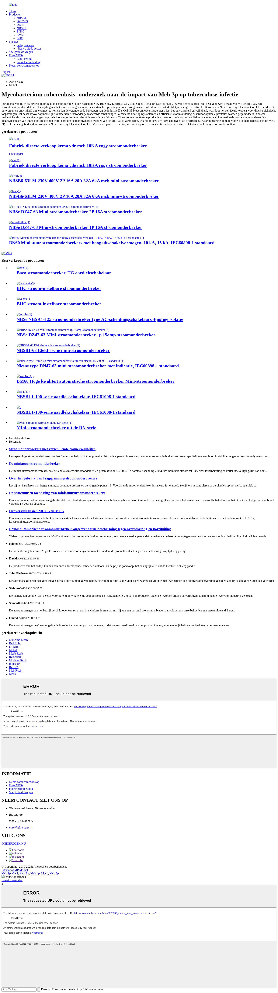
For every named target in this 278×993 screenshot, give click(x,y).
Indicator (14, 663)
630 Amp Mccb (18, 640)
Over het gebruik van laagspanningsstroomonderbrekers (53, 478)
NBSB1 (21, 17)
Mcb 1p (6, 873)
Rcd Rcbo (15, 643)
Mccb (12, 674)
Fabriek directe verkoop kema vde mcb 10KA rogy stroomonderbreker (78, 145)
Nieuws (13, 41)
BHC (20, 38)
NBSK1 (21, 28)
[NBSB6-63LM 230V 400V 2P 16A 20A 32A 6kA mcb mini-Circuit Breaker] (16, 175)
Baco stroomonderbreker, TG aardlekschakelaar (64, 272)
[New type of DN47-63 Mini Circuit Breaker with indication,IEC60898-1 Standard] (70, 360)
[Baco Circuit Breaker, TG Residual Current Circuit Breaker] (22, 267)
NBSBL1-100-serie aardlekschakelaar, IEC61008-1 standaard (76, 396)
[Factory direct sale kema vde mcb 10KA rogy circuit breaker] (14, 138)
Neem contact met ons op (24, 65)
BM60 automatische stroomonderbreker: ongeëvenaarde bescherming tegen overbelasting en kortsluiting (90, 529)
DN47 (20, 24)
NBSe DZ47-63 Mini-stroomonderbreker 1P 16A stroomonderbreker (75, 227)
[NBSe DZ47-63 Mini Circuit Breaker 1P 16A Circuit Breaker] (19, 222)
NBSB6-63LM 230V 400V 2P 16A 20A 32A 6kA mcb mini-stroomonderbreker (84, 180)
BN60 (20, 31)
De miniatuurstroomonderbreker (34, 463)
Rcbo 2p (14, 667)
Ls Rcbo (14, 646)
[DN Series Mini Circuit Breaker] (44, 422)
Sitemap (6, 870)
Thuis (12, 11)
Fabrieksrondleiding (28, 62)
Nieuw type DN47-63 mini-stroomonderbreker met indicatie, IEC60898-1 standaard (98, 365)
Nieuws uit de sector (29, 48)
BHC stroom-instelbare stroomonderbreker (59, 288)
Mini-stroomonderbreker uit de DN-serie (56, 427)
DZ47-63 (22, 21)
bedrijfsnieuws (25, 45)
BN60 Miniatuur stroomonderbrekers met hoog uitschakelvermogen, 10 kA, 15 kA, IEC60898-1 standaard (111, 242)
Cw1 (15, 873)
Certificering (24, 58)
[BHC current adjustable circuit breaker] (26, 283)
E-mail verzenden (12, 880)
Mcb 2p (54, 873)
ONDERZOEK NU (14, 843)
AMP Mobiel (20, 870)
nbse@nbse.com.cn (20, 827)
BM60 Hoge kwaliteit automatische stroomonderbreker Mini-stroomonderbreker (96, 381)
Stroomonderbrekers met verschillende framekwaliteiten (52, 449)
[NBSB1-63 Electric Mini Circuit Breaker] (48, 345)
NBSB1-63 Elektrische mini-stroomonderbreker (63, 350)
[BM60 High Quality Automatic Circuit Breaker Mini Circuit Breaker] (25, 376)
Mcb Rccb (15, 670)
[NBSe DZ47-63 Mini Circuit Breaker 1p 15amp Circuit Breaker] (63, 329)
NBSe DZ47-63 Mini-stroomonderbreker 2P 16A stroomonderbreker (75, 211)
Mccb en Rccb (17, 660)
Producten (15, 14)
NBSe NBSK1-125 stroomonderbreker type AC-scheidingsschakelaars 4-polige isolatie (100, 319)
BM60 (20, 34)
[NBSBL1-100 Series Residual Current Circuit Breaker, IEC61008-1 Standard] (23, 391)
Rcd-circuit (15, 657)
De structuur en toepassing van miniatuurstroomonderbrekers (57, 493)
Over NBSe (16, 55)
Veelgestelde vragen (21, 52)
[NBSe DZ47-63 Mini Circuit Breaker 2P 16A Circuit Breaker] (53, 206)
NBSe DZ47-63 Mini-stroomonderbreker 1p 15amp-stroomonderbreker (86, 334)
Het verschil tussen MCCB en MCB (36, 511)
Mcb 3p (24, 873)
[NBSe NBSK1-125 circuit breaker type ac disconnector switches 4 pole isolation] (24, 314)
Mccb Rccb (16, 653)
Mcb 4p (13, 650)
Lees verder (16, 153)
